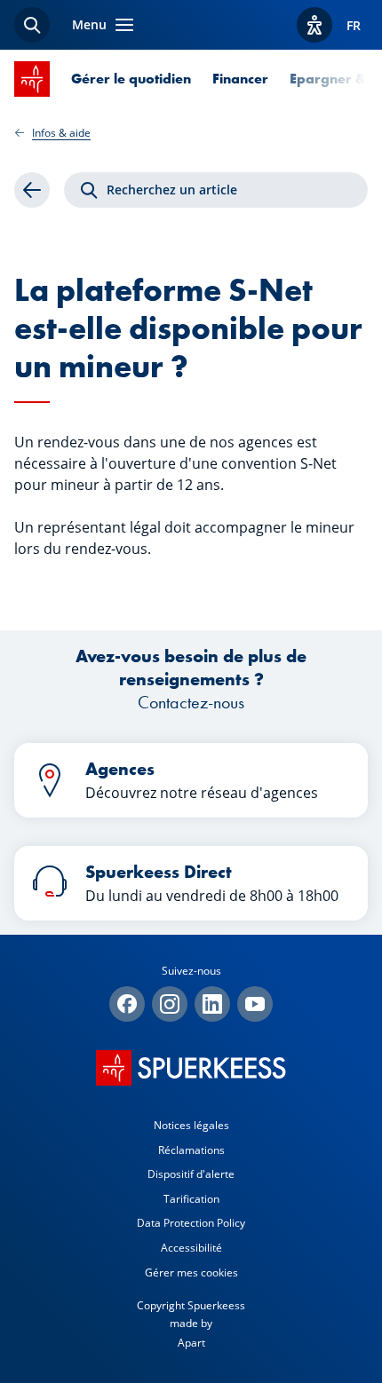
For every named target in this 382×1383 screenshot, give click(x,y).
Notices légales (191, 1125)
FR (353, 25)
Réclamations (191, 1150)
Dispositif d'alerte (191, 1173)
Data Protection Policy (191, 1222)
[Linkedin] (212, 1004)
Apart (191, 1342)
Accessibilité (191, 1247)
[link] (32, 190)
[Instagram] (169, 1004)
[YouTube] (255, 1004)
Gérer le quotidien (131, 78)
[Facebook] (127, 1004)
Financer (240, 78)
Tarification (191, 1198)
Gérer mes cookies (191, 1272)
